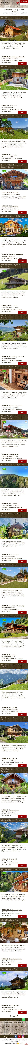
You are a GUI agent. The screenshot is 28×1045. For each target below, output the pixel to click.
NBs (7, 1028)
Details (22, 63)
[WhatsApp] (23, 1019)
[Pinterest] (19, 1036)
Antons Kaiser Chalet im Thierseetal (14, 616)
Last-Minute (13, 6)
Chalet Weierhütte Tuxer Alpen (12, 18)
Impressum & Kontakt (7, 1026)
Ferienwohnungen (19, 1029)
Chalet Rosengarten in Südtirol (12, 869)
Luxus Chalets (18, 1030)
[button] (16, 1036)
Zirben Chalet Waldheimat (10, 367)
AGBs (3, 1028)
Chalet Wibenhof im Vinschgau (12, 67)
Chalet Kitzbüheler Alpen (10, 920)
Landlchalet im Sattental (9, 565)
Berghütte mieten (19, 1026)
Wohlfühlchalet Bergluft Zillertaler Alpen (14, 719)
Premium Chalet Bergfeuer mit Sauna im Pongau (12, 166)
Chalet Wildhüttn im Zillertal (11, 820)
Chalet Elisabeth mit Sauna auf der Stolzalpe (13, 770)
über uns (4, 1030)
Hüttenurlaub (21, 1022)
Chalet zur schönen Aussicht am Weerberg (12, 317)
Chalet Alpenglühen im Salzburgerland (9, 417)
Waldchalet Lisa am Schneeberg (12, 465)
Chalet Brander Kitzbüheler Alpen (13, 116)
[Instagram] (23, 1036)
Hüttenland (9, 3)
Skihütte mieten (18, 1028)
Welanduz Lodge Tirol (9, 969)
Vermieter (19, 6)
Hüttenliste (7, 6)
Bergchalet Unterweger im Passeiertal (10, 266)
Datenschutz (5, 1029)
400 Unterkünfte (19, 1025)
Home (2, 6)
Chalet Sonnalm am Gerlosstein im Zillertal (13, 666)
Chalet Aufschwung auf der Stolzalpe (11, 515)
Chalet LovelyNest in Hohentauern (13, 216)
